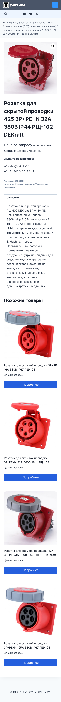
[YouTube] (24, 14)
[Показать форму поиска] (5, 14)
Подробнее (31, 384)
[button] (53, 46)
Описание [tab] (13, 197)
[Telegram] (37, 14)
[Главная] (4, 22)
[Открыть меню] (55, 5)
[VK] (30, 14)
